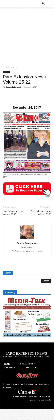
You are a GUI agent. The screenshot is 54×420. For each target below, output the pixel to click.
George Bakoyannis (13, 87)
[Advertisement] (27, 36)
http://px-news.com (27, 247)
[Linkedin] (32, 98)
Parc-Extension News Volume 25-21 (13, 212)
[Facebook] (6, 98)
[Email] (39, 98)
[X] (12, 98)
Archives (14, 67)
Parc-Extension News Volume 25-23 (41, 212)
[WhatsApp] (26, 98)
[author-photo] (27, 239)
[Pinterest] (19, 98)
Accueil (6, 67)
